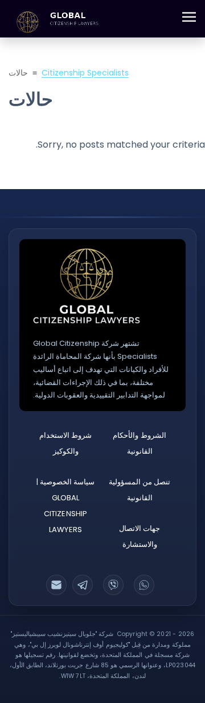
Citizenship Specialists (85, 72)
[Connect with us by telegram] (82, 585)
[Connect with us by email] (56, 585)
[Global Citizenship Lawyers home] (86, 286)
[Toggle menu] (189, 17)
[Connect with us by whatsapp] (144, 585)
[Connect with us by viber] (113, 585)
